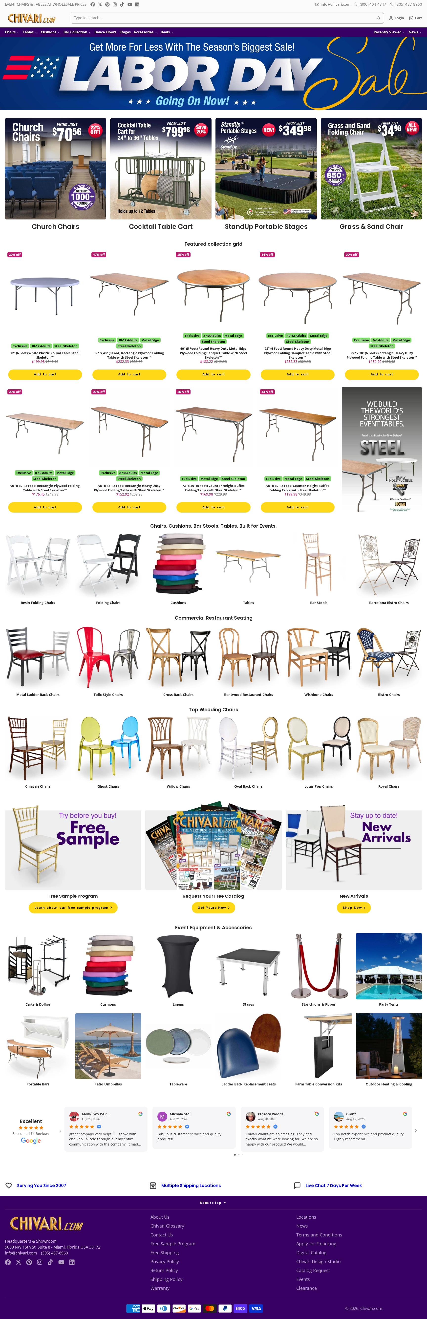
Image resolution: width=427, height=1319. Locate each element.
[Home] (31, 18)
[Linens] (178, 984)
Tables (28, 32)
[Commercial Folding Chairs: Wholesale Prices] (108, 583)
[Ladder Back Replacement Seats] (248, 1064)
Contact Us (161, 1248)
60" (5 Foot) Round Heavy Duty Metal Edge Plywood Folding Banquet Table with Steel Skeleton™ (213, 320)
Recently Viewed (388, 32)
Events (303, 1292)
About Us (160, 1230)
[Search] (378, 18)
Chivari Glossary (167, 1239)
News (413, 32)
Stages (125, 32)
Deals (165, 32)
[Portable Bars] (38, 1064)
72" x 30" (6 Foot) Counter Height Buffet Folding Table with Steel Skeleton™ (213, 461)
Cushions (48, 32)
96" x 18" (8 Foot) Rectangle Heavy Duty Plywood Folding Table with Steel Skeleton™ (129, 461)
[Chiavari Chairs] (38, 766)
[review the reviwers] (140, 1127)
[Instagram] (115, 4)
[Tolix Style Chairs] (108, 675)
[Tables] (248, 583)
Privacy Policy (164, 1274)
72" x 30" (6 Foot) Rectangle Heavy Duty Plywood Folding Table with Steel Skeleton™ (382, 320)
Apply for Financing (316, 1257)
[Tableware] (178, 1064)
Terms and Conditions (319, 1248)
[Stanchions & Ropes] (319, 984)
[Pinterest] (107, 4)
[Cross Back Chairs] (178, 675)
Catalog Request (313, 1283)
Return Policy (164, 1283)
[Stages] (248, 984)
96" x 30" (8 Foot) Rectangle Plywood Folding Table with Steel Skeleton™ (45, 461)
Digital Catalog (311, 1266)
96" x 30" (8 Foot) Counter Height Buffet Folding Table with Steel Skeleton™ (297, 461)
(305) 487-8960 (54, 1266)
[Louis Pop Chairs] (319, 766)
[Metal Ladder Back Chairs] (38, 675)
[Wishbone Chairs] (319, 675)
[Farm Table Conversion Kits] (319, 1064)
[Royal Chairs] (389, 766)
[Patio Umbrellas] (108, 1064)
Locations (306, 1230)
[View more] (213, 73)
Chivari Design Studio (318, 1274)
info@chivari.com (335, 4)
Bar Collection (75, 32)
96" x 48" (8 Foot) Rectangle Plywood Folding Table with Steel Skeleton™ (129, 320)
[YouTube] (130, 4)
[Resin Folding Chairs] (38, 583)
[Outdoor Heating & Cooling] (389, 1064)
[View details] (55, 176)
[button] (15, 1303)
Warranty (160, 1301)
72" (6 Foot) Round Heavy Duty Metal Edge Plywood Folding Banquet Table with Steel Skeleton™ (297, 320)
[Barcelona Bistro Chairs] (389, 583)
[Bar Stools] (319, 583)
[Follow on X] (100, 4)
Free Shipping (164, 1266)
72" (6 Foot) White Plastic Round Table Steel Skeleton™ (45, 320)
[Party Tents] (389, 984)
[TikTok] (122, 4)
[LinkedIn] (137, 4)
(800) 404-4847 (373, 4)
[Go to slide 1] (235, 1168)
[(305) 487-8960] (406, 4)
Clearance (306, 1301)
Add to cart (45, 381)
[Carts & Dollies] (38, 984)
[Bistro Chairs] (389, 675)
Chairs (10, 32)
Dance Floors (105, 32)
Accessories (143, 32)
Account (396, 18)
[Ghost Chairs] (108, 766)
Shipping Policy (166, 1292)
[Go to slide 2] (238, 1167)
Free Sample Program (172, 1257)
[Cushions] (178, 583)
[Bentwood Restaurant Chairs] (248, 675)
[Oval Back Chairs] (248, 766)
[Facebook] (92, 4)
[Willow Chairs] (178, 766)
